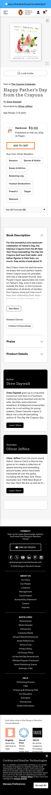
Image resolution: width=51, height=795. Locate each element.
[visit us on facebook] (10, 557)
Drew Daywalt (14, 101)
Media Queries (25, 625)
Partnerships (26, 621)
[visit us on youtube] (23, 557)
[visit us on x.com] (17, 557)
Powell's (13, 191)
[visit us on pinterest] (35, 557)
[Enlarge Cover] (47, 63)
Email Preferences (25, 640)
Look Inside (27, 73)
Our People (25, 583)
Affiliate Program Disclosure (25, 660)
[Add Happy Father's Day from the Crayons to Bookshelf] (47, 20)
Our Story (25, 580)
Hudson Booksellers (19, 183)
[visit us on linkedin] (29, 557)
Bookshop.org (16, 175)
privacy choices (20, 779)
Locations (25, 587)
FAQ (26, 686)
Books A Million (17, 168)
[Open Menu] (5, 12)
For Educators (25, 694)
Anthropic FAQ (25, 668)
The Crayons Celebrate (23, 84)
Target (27, 191)
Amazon (13, 160)
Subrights (25, 698)
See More (14, 308)
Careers (25, 603)
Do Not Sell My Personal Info (25, 656)
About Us (25, 576)
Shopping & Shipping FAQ (25, 690)
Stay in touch (27, 547)
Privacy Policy (25, 648)
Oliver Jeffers (25, 106)
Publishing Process (26, 682)
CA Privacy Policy (25, 652)
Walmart (13, 199)
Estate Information (25, 705)
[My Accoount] (38, 12)
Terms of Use (26, 644)
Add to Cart (20, 145)
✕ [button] (46, 756)
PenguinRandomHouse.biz (25, 637)
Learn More (16, 426)
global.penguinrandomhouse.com (25, 562)
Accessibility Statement (26, 599)
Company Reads (25, 633)
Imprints (25, 607)
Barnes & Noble (32, 160)
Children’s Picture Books (19, 326)
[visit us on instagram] (41, 557)
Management (25, 591)
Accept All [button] (40, 785)
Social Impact (25, 595)
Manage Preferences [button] (14, 784)
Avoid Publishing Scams (25, 664)
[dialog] (25, 773)
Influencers (25, 629)
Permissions (25, 701)
